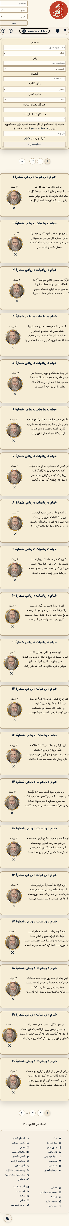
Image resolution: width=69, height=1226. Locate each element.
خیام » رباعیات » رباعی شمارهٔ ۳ (34, 270)
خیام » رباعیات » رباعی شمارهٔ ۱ (34, 177)
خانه (55, 1138)
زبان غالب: (34, 83)
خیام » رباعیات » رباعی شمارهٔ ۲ (34, 223)
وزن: (34, 58)
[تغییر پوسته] (8, 1218)
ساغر (22, 1147)
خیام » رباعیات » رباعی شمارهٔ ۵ (34, 363)
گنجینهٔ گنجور (19, 1156)
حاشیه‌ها (53, 1161)
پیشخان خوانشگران (15, 1170)
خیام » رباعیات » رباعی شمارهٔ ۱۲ (34, 689)
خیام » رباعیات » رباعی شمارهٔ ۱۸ (34, 968)
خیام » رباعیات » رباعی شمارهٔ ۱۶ (34, 875)
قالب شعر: (34, 94)
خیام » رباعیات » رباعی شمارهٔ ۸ (34, 502)
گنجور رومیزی (18, 1143)
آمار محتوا (53, 1206)
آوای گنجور (20, 1166)
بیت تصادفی (52, 1143)
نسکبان (21, 1179)
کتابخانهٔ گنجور (18, 1152)
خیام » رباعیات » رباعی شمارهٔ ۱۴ (34, 782)
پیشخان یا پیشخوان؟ (15, 1175)
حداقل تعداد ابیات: (34, 105)
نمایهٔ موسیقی (51, 1156)
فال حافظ (53, 1152)
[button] (65, 31)
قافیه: (34, 74)
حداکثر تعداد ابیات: (34, 114)
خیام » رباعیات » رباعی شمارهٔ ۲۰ (34, 1061)
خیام (27, 138)
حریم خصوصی (18, 1205)
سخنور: (34, 42)
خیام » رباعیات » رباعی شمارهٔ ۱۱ (34, 642)
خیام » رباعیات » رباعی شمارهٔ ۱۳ (34, 735)
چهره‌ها (54, 1197)
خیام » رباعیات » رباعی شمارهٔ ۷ (34, 456)
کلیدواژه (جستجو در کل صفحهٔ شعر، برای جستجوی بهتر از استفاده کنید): (34, 126)
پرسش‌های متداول (49, 1192)
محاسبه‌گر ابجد (18, 1161)
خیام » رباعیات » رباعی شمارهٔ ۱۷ (34, 921)
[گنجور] (58, 10)
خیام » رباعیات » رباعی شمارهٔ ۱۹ (34, 1014)
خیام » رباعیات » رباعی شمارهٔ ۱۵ (34, 828)
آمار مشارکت (19, 1187)
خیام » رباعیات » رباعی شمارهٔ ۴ (35, 316)
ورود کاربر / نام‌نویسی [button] (36, 31)
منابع (22, 1196)
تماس (22, 1200)
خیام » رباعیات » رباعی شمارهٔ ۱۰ (34, 595)
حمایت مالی (52, 1201)
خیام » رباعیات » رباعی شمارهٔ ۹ (34, 549)
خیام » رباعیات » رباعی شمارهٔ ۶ (34, 409)
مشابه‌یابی (53, 1166)
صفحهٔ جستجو (39, 128)
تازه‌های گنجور (51, 1170)
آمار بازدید (20, 1191)
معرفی (54, 1187)
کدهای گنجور (19, 1138)
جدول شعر (52, 1147)
